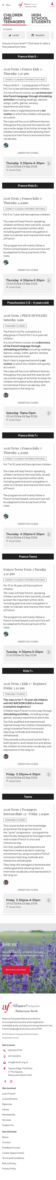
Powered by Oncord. (10, 1038)
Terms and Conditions (13, 1158)
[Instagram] (11, 1081)
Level (15, 35)
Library (5, 1109)
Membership (8, 1114)
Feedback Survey (11, 1147)
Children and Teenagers (14, 18)
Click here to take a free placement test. (26, 45)
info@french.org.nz (18, 1062)
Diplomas (7, 1104)
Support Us (8, 1125)
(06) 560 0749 (15, 1050)
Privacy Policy (9, 1168)
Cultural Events (9, 1098)
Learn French (8, 1093)
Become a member (12, 967)
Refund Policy (9, 1163)
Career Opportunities (13, 1152)
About (5, 1137)
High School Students (41, 18)
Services (6, 1119)
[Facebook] (5, 1081)
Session (39, 35)
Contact (6, 1142)
